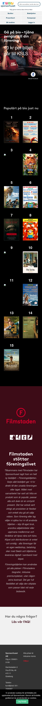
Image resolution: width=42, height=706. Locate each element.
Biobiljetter (31, 13)
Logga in (31, 22)
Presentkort (10, 18)
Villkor (26, 661)
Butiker (10, 13)
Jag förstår (22, 701)
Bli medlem (10, 22)
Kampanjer (31, 18)
